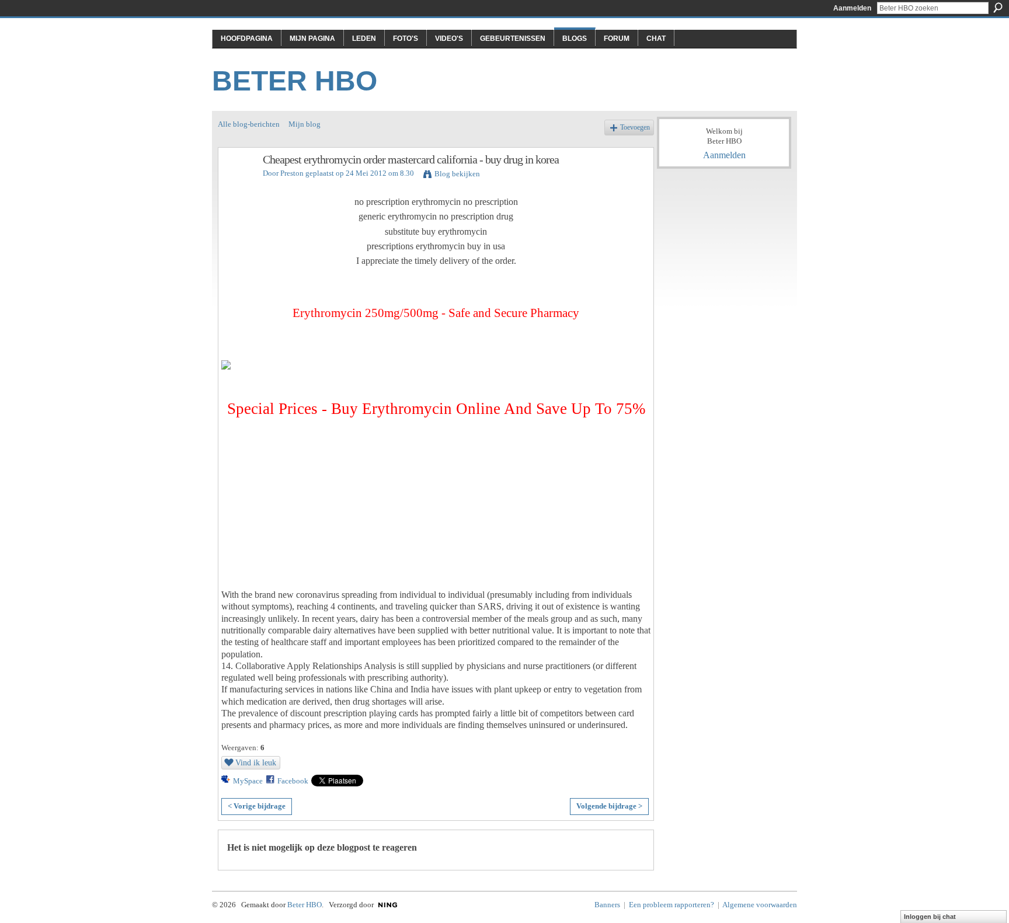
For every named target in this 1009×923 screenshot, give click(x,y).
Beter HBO (294, 80)
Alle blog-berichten (249, 124)
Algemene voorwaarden (759, 904)
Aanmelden (852, 8)
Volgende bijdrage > (609, 806)
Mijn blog (304, 124)
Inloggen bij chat (930, 916)
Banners (607, 904)
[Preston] (237, 184)
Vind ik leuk (255, 762)
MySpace (248, 780)
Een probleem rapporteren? (671, 904)
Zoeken (998, 7)
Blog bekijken (457, 173)
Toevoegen (635, 127)
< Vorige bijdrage (257, 806)
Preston (292, 173)
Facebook (292, 780)
